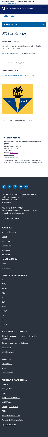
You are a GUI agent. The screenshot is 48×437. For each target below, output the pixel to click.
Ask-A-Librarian (7, 352)
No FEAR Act (6, 402)
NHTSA (4, 311)
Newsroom (6, 241)
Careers (4, 263)
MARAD (4, 306)
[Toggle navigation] (44, 8)
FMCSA (4, 288)
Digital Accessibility (9, 424)
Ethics (4, 411)
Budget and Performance (11, 398)
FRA (3, 293)
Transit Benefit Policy (10, 259)
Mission (4, 237)
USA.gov (5, 384)
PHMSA (4, 324)
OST (3, 320)
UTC (12, 16)
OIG (3, 315)
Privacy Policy (7, 389)
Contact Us (6, 268)
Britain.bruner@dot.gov (11, 75)
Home (6, 16)
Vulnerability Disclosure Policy (12, 420)
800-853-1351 (14, 153)
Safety (4, 368)
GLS (3, 302)
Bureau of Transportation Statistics (15, 343)
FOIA (3, 393)
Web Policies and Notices (11, 416)
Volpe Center (6, 347)
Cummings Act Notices (10, 407)
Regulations (6, 254)
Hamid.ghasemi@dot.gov (12, 53)
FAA (3, 279)
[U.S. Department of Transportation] (17, 8)
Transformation (7, 372)
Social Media (6, 245)
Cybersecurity (7, 364)
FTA (3, 297)
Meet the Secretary (9, 232)
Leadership (6, 250)
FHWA (4, 284)
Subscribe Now (12, 218)
